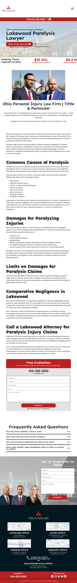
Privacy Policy (48, 581)
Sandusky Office (57, 550)
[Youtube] (62, 576)
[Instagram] (55, 576)
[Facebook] (52, 576)
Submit (38, 405)
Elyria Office (57, 533)
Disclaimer (41, 581)
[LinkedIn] (65, 576)
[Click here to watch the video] (38, 85)
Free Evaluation (18, 44)
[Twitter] (58, 576)
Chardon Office (19, 550)
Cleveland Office (19, 533)
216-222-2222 (38, 19)
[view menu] (72, 8)
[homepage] (9, 8)
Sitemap (55, 581)
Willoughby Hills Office (38, 563)
